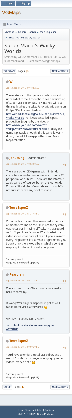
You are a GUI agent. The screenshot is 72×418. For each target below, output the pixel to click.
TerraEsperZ (18, 207)
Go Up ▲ (49, 409)
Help (20, 409)
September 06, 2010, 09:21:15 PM (23, 280)
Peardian (16, 274)
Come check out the (30, 327)
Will (12, 81)
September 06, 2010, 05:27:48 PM (23, 213)
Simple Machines (45, 414)
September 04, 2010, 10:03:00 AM (23, 163)
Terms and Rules (33, 409)
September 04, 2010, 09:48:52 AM (23, 87)
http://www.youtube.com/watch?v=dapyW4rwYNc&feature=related (27, 127)
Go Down (9, 71)
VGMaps (11, 12)
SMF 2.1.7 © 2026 (27, 414)
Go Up (7, 386)
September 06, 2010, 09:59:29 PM (23, 346)
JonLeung (17, 158)
